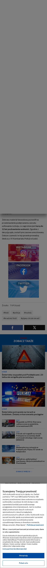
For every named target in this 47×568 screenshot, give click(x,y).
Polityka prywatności (35, 525)
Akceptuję (23, 555)
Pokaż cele (23, 563)
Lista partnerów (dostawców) (15, 549)
